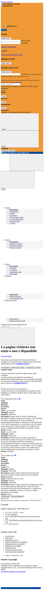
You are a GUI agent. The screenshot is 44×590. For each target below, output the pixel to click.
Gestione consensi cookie (13, 550)
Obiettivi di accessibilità (13, 546)
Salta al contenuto (7, 2)
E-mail (23, 74)
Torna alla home (6, 356)
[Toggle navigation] (18, 179)
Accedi (4, 30)
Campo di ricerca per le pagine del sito (14, 324)
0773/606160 (12, 514)
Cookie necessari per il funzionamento (14, 389)
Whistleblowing (10, 548)
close (3, 189)
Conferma (11, 150)
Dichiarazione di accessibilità (15, 544)
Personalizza (6, 367)
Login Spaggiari (17, 82)
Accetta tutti (33, 367)
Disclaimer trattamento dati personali (13, 571)
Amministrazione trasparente (14, 552)
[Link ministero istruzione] (10, 4)
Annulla (4, 150)
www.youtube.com (7, 455)
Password (24, 43)
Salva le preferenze (17, 496)
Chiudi (4, 96)
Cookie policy (10, 536)
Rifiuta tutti (18, 367)
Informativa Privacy (11, 540)
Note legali (8, 538)
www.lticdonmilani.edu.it (9, 399)
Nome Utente (25, 41)
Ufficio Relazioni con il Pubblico (16, 542)
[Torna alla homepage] (22, 153)
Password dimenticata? (8, 47)
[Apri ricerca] (26, 162)
